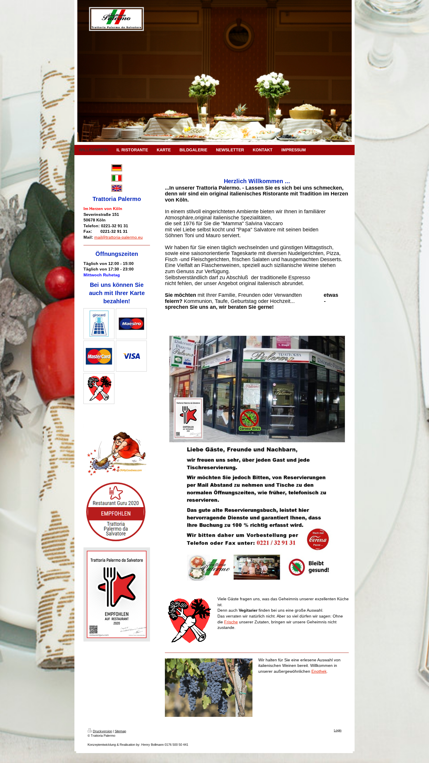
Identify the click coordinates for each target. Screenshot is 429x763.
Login (337, 730)
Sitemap (120, 731)
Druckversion (102, 731)
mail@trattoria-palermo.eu (118, 237)
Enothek (319, 671)
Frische (231, 622)
